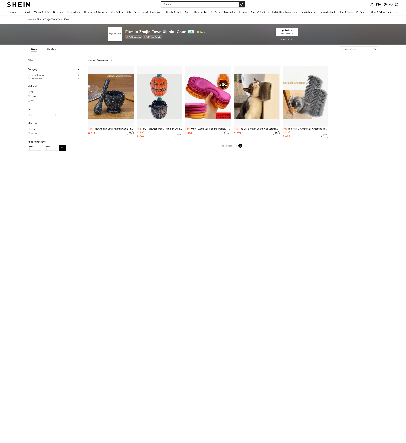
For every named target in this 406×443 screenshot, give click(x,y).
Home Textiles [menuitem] (200, 12)
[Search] (242, 4)
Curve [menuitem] (137, 12)
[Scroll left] (393, 12)
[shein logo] (18, 4)
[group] (54, 75)
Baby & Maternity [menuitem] (328, 12)
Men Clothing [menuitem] (117, 12)
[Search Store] (374, 49)
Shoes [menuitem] (188, 12)
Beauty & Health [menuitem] (174, 12)
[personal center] (372, 4)
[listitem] (134, 37)
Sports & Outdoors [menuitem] (260, 12)
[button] (391, 4)
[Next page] (244, 146)
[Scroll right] (397, 12)
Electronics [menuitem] (243, 12)
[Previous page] (236, 146)
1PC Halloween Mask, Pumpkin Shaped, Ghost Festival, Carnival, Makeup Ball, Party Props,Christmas (160, 128)
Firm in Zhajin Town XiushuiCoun (156, 32)
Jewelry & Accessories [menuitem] (153, 12)
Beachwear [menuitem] (58, 12)
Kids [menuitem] (129, 12)
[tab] (34, 49)
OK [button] (62, 148)
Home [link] (31, 19)
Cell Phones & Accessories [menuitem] (222, 12)
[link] (378, 4)
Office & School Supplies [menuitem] (382, 12)
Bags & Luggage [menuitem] (309, 12)
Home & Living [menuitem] (74, 12)
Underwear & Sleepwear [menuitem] (96, 12)
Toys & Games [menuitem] (346, 12)
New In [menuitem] (27, 12)
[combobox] (101, 60)
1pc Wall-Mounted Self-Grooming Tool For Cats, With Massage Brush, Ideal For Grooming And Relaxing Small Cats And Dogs (305, 128)
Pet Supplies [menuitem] (362, 12)
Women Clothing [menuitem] (42, 12)
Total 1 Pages (225, 146)
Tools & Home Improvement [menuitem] (285, 12)
